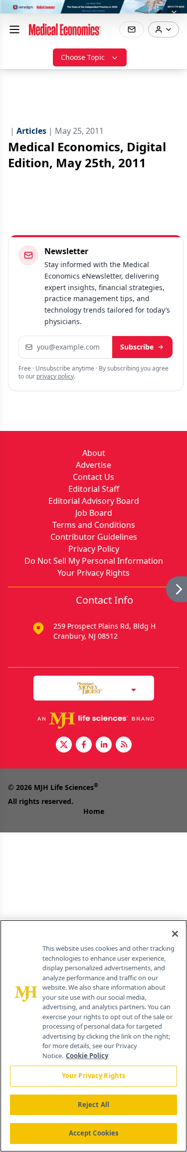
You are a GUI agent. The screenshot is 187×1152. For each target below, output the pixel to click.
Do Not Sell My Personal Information (93, 560)
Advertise (93, 464)
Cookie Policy (87, 1055)
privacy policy (55, 376)
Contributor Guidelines (93, 536)
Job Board (93, 512)
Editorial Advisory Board (93, 500)
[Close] (175, 934)
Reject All (93, 1104)
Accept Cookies (94, 1133)
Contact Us (93, 476)
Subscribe (137, 347)
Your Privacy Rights (93, 572)
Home (93, 811)
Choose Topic (83, 57)
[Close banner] (174, 13)
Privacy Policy (93, 548)
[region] (93, 1036)
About (93, 452)
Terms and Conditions (93, 524)
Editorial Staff (93, 488)
